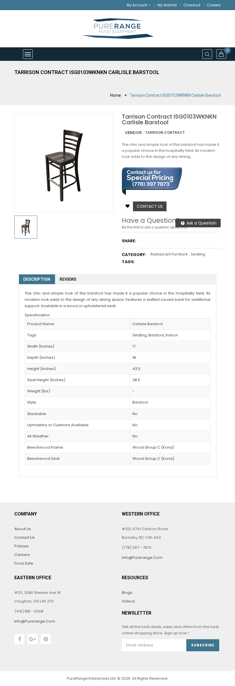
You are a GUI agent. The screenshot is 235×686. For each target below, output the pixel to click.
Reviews (68, 279)
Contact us (150, 206)
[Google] (33, 639)
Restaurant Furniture (169, 254)
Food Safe (23, 563)
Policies (21, 546)
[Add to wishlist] (127, 206)
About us (22, 529)
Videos (128, 601)
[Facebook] (19, 639)
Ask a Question (200, 223)
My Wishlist (167, 5)
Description (36, 279)
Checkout (191, 5)
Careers (214, 5)
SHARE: (129, 241)
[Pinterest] (46, 639)
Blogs (127, 592)
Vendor (133, 132)
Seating (198, 254)
